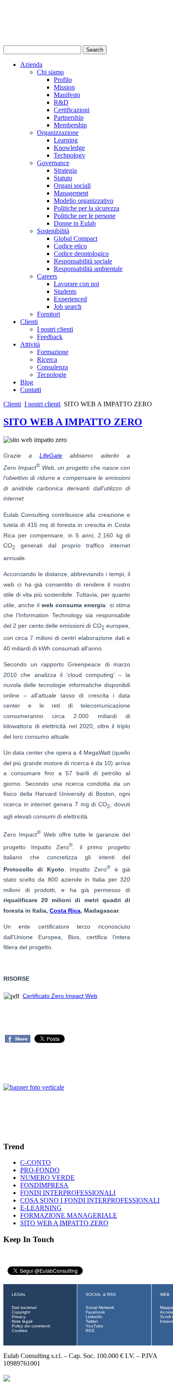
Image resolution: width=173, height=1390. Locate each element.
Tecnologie (51, 374)
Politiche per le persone (84, 215)
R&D (61, 102)
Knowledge (69, 147)
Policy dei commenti (31, 1326)
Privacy (19, 1316)
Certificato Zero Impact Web (60, 995)
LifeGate (50, 455)
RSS (90, 1330)
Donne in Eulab (75, 223)
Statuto (63, 178)
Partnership (69, 117)
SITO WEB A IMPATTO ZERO (72, 421)
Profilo (63, 79)
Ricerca (47, 359)
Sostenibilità (53, 230)
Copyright (21, 1312)
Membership (70, 125)
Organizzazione (58, 132)
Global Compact (75, 238)
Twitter (92, 1321)
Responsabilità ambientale (88, 268)
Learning (66, 140)
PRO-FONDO (40, 1170)
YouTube (94, 1326)
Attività (30, 344)
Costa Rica (65, 910)
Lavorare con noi (76, 283)
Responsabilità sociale (83, 261)
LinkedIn (94, 1316)
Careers (47, 276)
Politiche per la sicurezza (86, 208)
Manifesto (67, 94)
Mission (64, 87)
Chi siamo (50, 72)
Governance (53, 162)
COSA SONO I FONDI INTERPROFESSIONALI (90, 1200)
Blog (26, 382)
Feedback (50, 336)
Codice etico (70, 246)
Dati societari (24, 1307)
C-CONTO (35, 1162)
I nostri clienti (55, 329)
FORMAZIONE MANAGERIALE (68, 1215)
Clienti (29, 321)
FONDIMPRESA (44, 1185)
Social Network (100, 1307)
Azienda (31, 64)
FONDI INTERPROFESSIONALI (67, 1192)
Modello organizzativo (83, 200)
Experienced (70, 299)
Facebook (95, 1312)
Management (71, 193)
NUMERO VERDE (47, 1177)
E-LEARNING (41, 1207)
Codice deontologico (81, 253)
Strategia (65, 170)
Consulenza (52, 367)
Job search (67, 306)
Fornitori (48, 314)
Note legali (22, 1321)
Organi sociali (72, 185)
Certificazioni (71, 109)
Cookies (19, 1330)
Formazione (52, 351)
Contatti (30, 389)
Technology (69, 155)
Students (65, 291)
